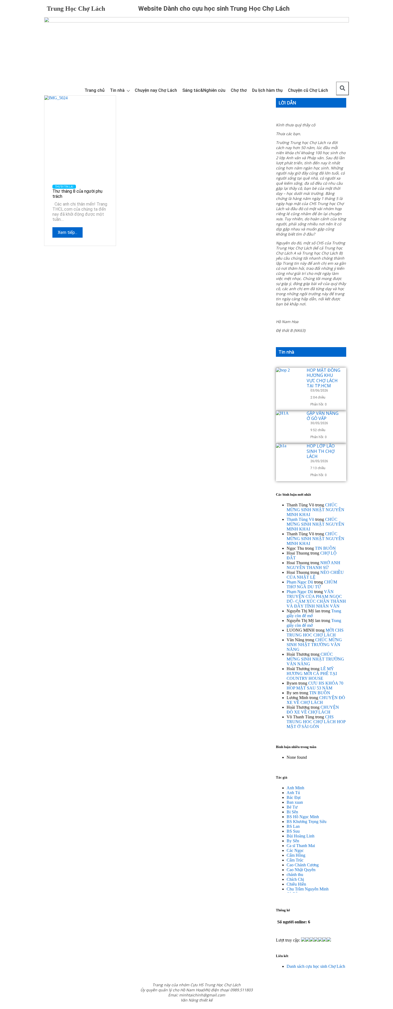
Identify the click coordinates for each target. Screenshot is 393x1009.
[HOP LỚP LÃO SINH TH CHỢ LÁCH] (289, 456)
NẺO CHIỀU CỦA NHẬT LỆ (315, 574)
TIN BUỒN (325, 548)
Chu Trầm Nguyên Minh (308, 889)
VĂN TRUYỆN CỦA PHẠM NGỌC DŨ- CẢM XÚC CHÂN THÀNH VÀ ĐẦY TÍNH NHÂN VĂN (316, 598)
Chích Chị (295, 879)
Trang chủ (94, 90)
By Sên (293, 841)
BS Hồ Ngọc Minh (303, 816)
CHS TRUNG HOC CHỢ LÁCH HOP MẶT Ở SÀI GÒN (316, 722)
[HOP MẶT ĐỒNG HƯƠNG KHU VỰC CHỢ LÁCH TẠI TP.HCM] (289, 381)
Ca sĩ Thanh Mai (301, 845)
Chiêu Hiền (296, 884)
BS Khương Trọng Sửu (306, 821)
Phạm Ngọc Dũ (300, 582)
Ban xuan (295, 802)
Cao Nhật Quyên (301, 869)
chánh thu (295, 874)
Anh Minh (295, 788)
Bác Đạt (293, 797)
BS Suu (293, 831)
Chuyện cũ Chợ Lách (308, 90)
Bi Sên (292, 812)
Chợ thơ (239, 90)
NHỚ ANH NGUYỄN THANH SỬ (313, 565)
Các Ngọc (295, 850)
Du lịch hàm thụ (267, 90)
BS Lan (293, 826)
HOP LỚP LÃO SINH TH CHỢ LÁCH (321, 451)
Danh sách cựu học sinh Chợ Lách (316, 966)
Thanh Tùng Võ (300, 519)
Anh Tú (293, 792)
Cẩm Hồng (296, 855)
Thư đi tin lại (64, 186)
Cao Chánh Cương (303, 865)
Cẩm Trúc (295, 860)
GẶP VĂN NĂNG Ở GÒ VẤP (322, 415)
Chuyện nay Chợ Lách (156, 90)
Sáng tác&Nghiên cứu (203, 90)
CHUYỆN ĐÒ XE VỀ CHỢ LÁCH (316, 700)
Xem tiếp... (67, 232)
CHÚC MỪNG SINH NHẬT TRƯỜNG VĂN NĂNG (314, 645)
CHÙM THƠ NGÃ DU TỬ (312, 584)
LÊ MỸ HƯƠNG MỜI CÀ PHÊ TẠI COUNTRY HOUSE (312, 673)
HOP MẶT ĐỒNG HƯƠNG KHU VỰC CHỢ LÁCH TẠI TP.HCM (323, 378)
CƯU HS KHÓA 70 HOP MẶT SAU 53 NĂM (315, 685)
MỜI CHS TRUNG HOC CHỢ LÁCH (315, 632)
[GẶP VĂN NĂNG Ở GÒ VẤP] (289, 424)
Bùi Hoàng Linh (300, 836)
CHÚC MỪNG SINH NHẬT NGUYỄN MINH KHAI (315, 510)
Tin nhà (117, 90)
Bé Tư (292, 807)
